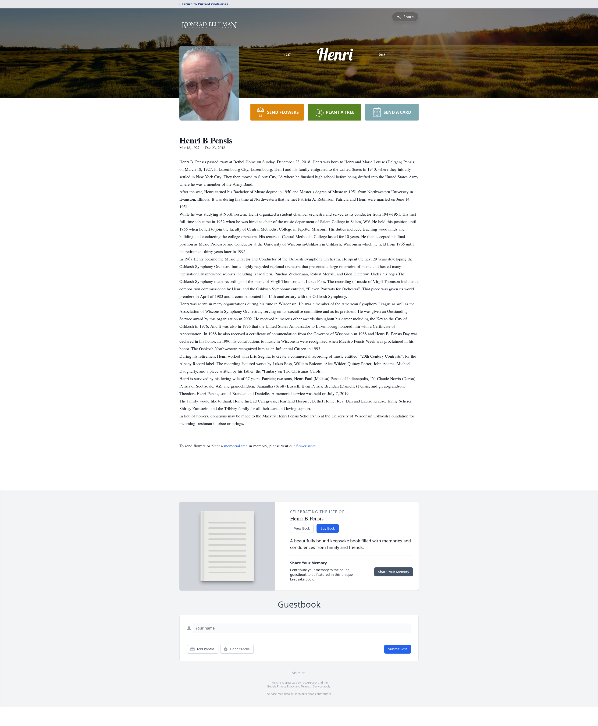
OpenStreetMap (304, 694)
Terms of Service (312, 686)
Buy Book (327, 528)
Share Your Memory (393, 571)
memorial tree (236, 445)
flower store (306, 445)
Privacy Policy (286, 686)
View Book (302, 528)
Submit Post (397, 649)
